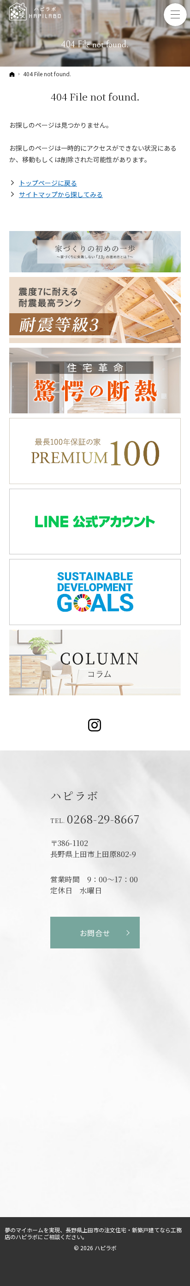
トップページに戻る (48, 182)
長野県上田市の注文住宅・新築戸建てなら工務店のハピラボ (93, 1233)
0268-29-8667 (103, 819)
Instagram (95, 725)
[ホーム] (12, 74)
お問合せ (95, 932)
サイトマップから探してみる (61, 194)
